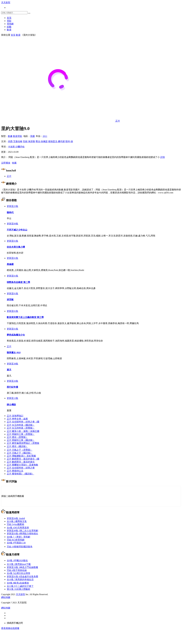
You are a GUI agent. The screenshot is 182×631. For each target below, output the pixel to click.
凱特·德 (69, 141)
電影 (9, 21)
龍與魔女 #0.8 (13, 352)
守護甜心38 (16, 543)
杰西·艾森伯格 (15, 141)
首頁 (9, 18)
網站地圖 (5, 597)
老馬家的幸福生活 (20, 579)
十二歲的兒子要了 (20, 586)
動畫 (10, 136)
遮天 (9, 369)
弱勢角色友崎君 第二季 (18, 282)
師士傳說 (11, 404)
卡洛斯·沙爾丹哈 (16, 146)
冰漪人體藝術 (18, 589)
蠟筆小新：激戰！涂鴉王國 (23, 431)
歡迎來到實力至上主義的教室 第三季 (25, 317)
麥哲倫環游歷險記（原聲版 (23, 443)
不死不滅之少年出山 (17, 230)
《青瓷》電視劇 (18, 537)
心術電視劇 (15, 540)
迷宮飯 (10, 299)
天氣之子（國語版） (19, 453)
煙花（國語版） (17, 446)
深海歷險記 (15, 416)
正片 (9, 176)
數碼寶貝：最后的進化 (21, 462)
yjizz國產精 (15, 524)
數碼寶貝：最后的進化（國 (23, 459)
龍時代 (10, 212)
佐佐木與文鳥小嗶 (16, 247)
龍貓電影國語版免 (19, 546)
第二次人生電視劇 (22, 530)
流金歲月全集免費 (22, 576)
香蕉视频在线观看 (10, 628)
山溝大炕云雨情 (18, 573)
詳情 (162, 157)
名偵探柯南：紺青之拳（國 (23, 421)
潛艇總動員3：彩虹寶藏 (21, 456)
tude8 (16, 518)
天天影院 (5, 2)
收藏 (14, 163)
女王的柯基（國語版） (21, 425)
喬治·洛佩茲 (42, 141)
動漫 (9, 29)
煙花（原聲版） (17, 437)
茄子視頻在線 (17, 570)
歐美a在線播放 (18, 583)
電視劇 (10, 24)
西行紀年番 (12, 387)
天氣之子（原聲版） (19, 450)
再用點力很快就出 (22, 533)
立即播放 (5, 163)
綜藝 (9, 27)
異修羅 (10, 264)
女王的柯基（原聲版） (21, 428)
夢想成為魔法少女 (16, 335)
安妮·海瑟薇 (29, 141)
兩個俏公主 (15, 471)
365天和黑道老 (18, 527)
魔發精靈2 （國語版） (20, 474)
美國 (32, 136)
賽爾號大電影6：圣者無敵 (22, 465)
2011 (45, 136)
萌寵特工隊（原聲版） (21, 434)
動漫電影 (17, 136)
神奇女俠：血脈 (17, 419)
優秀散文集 (17, 521)
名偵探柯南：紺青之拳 (21, 468)
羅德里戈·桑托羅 (56, 141)
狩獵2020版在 (17, 560)
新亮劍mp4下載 (19, 564)
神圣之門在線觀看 (22, 567)
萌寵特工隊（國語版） (21, 440)
